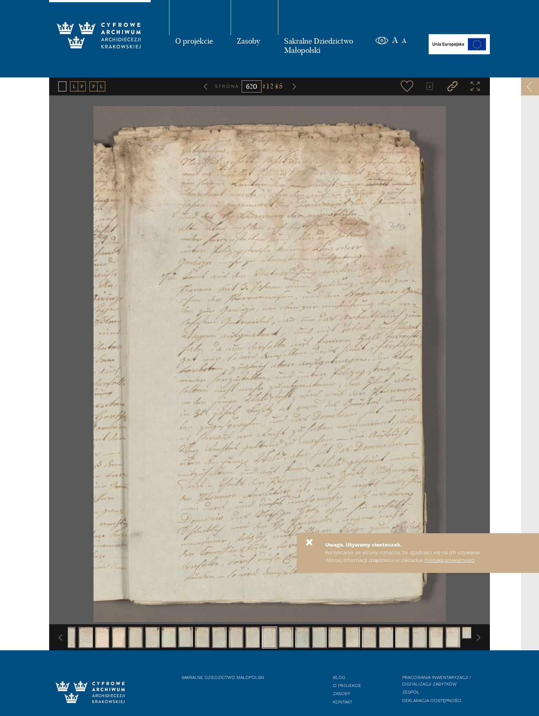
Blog (339, 677)
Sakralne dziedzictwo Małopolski (223, 677)
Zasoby (248, 41)
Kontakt (342, 702)
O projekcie (194, 41)
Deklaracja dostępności (431, 700)
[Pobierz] (429, 86)
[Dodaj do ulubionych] (407, 86)
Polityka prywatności (449, 560)
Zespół (410, 692)
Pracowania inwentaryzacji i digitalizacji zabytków (436, 681)
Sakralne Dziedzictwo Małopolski (318, 45)
